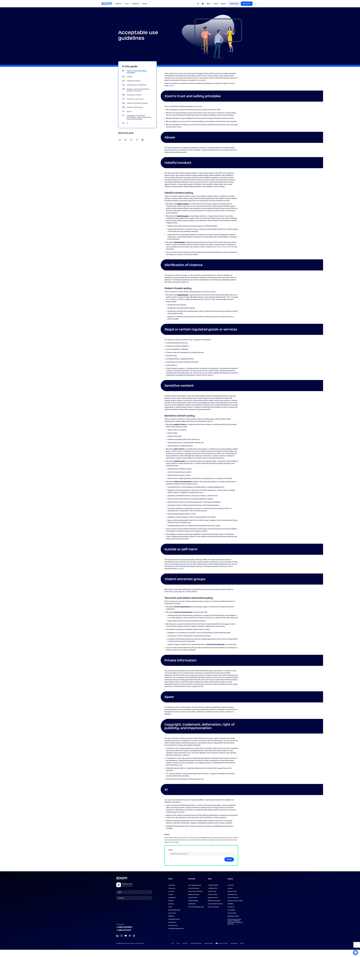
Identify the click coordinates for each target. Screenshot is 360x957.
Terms (172, 943)
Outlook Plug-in (192, 897)
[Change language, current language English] (203, 4)
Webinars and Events (214, 901)
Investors (171, 904)
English (120, 892)
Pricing (144, 3)
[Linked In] (117, 936)
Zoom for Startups (213, 907)
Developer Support (233, 916)
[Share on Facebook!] (131, 140)
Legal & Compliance (208, 943)
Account (230, 888)
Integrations (172, 897)
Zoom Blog (171, 885)
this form (172, 86)
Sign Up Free (247, 3)
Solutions (135, 3)
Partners (170, 901)
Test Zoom (231, 885)
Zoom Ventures (173, 925)
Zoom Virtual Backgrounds (196, 907)
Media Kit (171, 916)
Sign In (216, 3)
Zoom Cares (172, 913)
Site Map (242, 943)
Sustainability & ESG (174, 910)
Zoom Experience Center (215, 904)
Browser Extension (193, 894)
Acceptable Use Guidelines (196, 943)
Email (171, 850)
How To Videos (232, 913)
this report (179, 569)
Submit (229, 859)
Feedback (230, 904)
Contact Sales (234, 3)
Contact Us (231, 907)
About (170, 879)
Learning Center (232, 894)
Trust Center (185, 943)
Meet (208, 3)
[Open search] (198, 4)
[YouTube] (125, 936)
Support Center (232, 891)
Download (191, 879)
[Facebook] (130, 936)
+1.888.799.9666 (124, 927)
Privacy (178, 943)
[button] (355, 952)
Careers (170, 894)
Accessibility (231, 910)
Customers (171, 888)
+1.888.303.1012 (123, 930)
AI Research (172, 922)
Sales (210, 879)
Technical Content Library (235, 901)
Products (118, 3)
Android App (191, 904)
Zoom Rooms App (193, 888)
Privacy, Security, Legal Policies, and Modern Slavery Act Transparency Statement (235, 921)
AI (127, 3)
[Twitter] (121, 936)
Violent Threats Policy (223, 247)
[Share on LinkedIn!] (126, 140)
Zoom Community (233, 897)
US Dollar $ (121, 898)
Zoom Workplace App (194, 885)
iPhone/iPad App (193, 901)
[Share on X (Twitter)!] (137, 140)
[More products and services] (256, 4)
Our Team (171, 891)
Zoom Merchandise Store (176, 928)
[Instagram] (134, 936)
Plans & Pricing (212, 894)
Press (170, 907)
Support (223, 3)
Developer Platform (174, 919)
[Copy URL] (120, 140)
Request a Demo (213, 897)
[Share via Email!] (142, 140)
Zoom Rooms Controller (195, 891)
